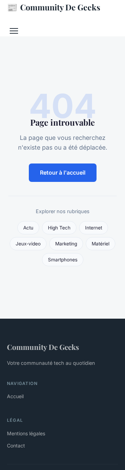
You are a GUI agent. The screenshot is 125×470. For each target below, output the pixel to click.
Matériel (100, 243)
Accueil (15, 396)
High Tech (59, 227)
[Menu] (14, 30)
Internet (93, 227)
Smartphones (62, 259)
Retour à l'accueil (62, 172)
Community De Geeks (53, 6)
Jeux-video (28, 243)
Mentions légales (26, 433)
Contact (16, 445)
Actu (28, 227)
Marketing (66, 243)
